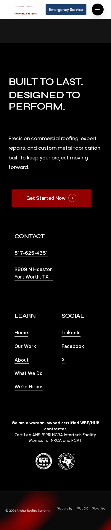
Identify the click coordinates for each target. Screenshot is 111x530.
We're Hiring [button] (29, 387)
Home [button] (21, 333)
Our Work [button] (25, 346)
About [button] (22, 360)
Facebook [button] (73, 346)
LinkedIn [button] (71, 333)
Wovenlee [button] (99, 508)
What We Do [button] (29, 373)
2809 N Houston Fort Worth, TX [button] (34, 273)
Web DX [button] (82, 508)
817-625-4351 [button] (31, 253)
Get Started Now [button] (46, 198)
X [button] (63, 360)
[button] (98, 9)
